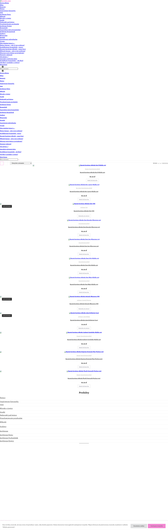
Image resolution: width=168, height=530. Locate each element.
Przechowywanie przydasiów (9, 102)
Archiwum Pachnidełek (9, 438)
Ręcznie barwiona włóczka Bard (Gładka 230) (92, 172)
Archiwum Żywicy (5, 105)
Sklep (1, 76)
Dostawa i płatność (5, 144)
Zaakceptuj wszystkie (157, 526)
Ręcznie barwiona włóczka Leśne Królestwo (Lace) (84, 320)
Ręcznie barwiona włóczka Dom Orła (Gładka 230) (84, 265)
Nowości (2, 78)
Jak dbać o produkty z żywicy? (9, 154)
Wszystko (165, 163)
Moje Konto (3, 157)
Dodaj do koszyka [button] (92, 180)
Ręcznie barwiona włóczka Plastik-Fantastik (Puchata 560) (84, 378)
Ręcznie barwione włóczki (94, 169)
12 (158, 163)
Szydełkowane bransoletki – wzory (10, 133)
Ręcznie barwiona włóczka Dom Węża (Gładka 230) (84, 284)
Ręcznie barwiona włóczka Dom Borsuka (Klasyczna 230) (84, 227)
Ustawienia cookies (138, 526)
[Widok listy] (6, 163)
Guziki (2, 97)
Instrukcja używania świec (8, 149)
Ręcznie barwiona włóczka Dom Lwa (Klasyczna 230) (84, 246)
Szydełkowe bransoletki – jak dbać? (10, 152)
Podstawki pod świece (6, 99)
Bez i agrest (78, 188)
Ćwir (86, 207)
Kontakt (2, 120)
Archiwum (82, 207)
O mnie (2, 126)
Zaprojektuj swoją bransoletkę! (9, 110)
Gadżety (2, 115)
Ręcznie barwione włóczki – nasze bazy (12, 136)
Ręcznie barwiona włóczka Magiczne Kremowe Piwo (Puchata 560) (84, 359)
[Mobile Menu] (4, 71)
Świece (2, 81)
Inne (1, 86)
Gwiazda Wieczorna (86, 300)
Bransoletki (3, 107)
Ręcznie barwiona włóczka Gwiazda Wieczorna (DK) (84, 304)
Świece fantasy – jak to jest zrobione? (11, 131)
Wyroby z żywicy (5, 94)
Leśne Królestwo (86, 316)
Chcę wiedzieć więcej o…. (7, 128)
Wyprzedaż (3, 118)
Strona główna (4, 73)
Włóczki (2, 91)
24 (160, 163)
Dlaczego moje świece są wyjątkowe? (11, 141)
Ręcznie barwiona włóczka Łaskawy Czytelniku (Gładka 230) (84, 339)
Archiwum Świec (5, 89)
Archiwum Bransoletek (7, 112)
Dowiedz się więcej (84, 216)
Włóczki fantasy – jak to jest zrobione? (11, 139)
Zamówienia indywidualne (8, 123)
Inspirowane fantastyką (7, 84)
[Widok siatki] (2, 163)
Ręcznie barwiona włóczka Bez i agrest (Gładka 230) (84, 191)
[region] (84, 525)
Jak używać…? (4, 147)
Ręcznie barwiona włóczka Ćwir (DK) (84, 211)
